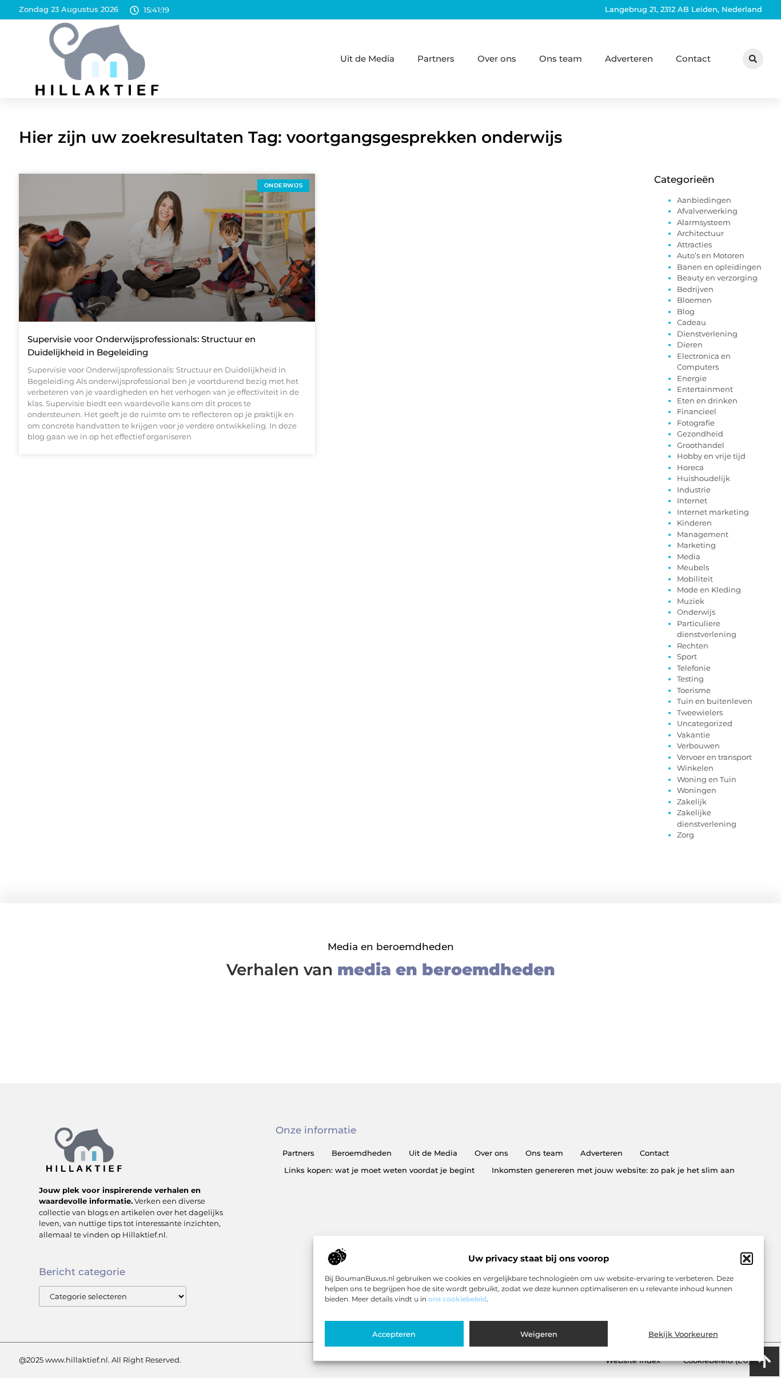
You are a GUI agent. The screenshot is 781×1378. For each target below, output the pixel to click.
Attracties (694, 244)
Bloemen (694, 300)
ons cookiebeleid (457, 1299)
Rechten (692, 645)
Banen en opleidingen (719, 266)
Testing (690, 678)
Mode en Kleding (709, 589)
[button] (746, 1258)
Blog (686, 311)
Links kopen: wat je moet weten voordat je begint (379, 1170)
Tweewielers (700, 712)
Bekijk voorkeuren (683, 1334)
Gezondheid (700, 433)
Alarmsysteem (704, 222)
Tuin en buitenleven (714, 701)
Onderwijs (696, 611)
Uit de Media (367, 58)
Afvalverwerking (707, 210)
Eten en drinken (707, 400)
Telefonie (694, 667)
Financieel (696, 411)
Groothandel (700, 445)
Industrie (694, 489)
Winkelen (695, 767)
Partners (436, 58)
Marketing (696, 545)
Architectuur (700, 233)
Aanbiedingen (704, 200)
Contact (693, 58)
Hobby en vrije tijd (711, 455)
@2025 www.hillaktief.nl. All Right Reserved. (100, 1359)
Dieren (690, 344)
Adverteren (629, 58)
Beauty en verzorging (717, 277)
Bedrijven (695, 289)
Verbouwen (698, 745)
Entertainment (705, 389)
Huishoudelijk (703, 478)
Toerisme (694, 690)
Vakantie (693, 734)
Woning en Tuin (706, 779)
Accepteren (394, 1334)
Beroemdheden (362, 1152)
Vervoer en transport (714, 757)
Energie (692, 378)
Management (702, 534)
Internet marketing (713, 511)
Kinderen (694, 522)
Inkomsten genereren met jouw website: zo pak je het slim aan (613, 1170)
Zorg (685, 834)
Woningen (696, 790)
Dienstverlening (707, 333)
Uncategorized (704, 723)
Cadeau (691, 322)
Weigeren (538, 1334)
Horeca (690, 467)
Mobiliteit (695, 578)
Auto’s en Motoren (710, 255)
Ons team (560, 58)
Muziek (690, 601)
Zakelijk (692, 801)
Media (688, 556)
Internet (692, 500)
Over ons (496, 58)
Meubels (693, 567)
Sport (687, 656)
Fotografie (696, 422)
